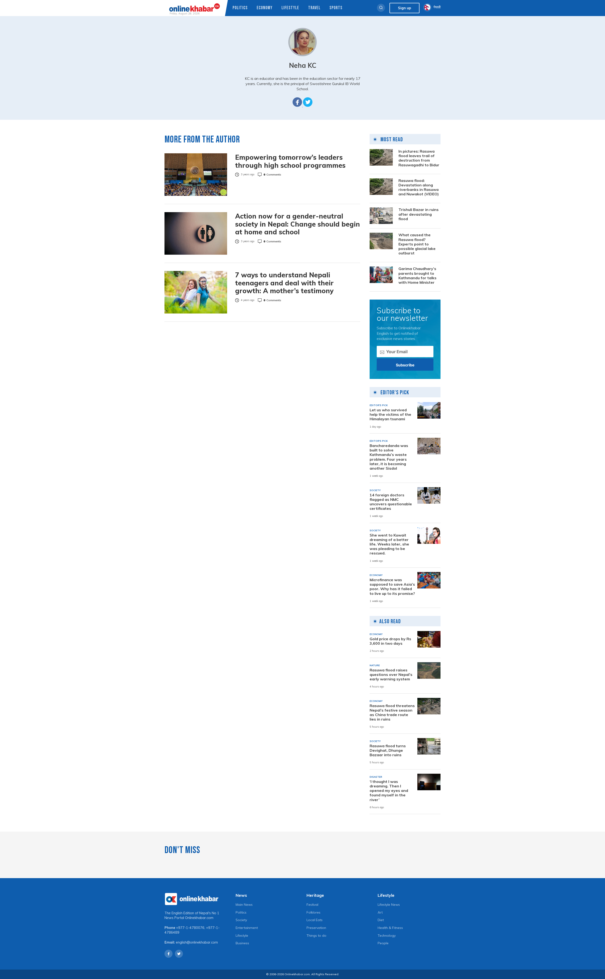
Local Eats (315, 920)
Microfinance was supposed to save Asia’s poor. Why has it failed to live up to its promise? (392, 587)
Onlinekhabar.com (199, 918)
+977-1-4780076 (190, 928)
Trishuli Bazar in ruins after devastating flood (418, 214)
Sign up (404, 8)
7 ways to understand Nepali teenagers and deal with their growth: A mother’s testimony (284, 283)
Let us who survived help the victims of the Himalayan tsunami (390, 414)
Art (380, 912)
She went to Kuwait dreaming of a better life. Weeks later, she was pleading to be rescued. (389, 544)
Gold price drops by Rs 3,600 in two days (390, 641)
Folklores (313, 912)
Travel (314, 8)
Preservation (316, 928)
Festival (312, 904)
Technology (387, 935)
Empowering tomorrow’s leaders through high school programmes (290, 161)
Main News (244, 904)
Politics (240, 8)
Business (242, 943)
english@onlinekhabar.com (197, 942)
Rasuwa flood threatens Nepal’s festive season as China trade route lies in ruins (392, 713)
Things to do (316, 935)
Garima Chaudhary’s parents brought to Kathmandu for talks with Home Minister (417, 275)
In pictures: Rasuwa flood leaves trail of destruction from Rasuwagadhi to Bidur (418, 158)
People (383, 943)
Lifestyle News (389, 904)
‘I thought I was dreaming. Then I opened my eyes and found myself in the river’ (389, 790)
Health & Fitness (390, 928)
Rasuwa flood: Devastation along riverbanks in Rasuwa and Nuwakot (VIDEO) (418, 187)
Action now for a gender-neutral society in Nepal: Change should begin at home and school (297, 224)
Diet (381, 920)
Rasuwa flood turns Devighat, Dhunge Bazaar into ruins (388, 750)
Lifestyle (290, 8)
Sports (335, 8)
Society (241, 920)
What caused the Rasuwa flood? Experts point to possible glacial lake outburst (417, 244)
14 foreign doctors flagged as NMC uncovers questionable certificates (391, 502)
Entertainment (247, 928)
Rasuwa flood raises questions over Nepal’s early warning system (391, 674)
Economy (264, 8)
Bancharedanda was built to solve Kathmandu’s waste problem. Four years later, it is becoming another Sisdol (389, 457)
